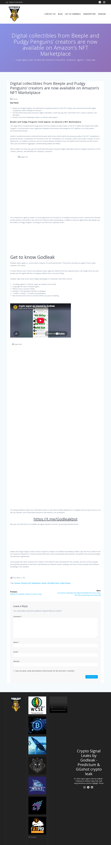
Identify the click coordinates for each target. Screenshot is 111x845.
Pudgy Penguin (65, 583)
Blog (60, 14)
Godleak (102, 14)
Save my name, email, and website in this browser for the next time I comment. (45, 671)
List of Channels (73, 14)
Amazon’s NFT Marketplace (31, 583)
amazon (17, 583)
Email (15, 652)
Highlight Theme (98, 783)
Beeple (43, 583)
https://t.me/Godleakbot (56, 519)
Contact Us (50, 14)
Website (16, 661)
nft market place (53, 583)
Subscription (89, 14)
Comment (17, 616)
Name (16, 642)
